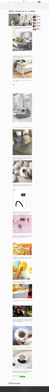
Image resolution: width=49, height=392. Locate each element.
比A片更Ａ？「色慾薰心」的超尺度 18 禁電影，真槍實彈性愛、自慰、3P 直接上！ (38, 23)
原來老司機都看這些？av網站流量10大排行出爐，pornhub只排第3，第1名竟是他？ (38, 26)
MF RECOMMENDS (14, 383)
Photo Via (14, 78)
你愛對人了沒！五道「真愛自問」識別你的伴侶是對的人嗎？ (38, 19)
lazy (14, 379)
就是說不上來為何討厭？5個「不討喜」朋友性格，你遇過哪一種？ (38, 16)
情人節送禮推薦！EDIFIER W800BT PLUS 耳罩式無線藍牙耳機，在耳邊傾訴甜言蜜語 (38, 29)
